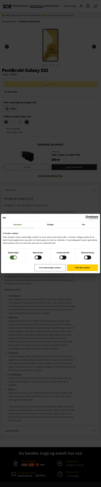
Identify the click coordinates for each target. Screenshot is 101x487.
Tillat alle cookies (82, 268)
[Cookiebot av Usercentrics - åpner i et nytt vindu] (87, 217)
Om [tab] (83, 225)
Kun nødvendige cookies (50, 268)
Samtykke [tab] (17, 225)
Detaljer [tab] (50, 225)
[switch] (38, 257)
